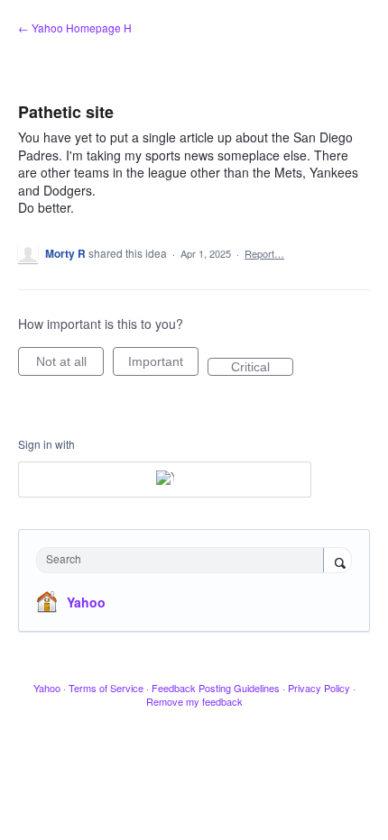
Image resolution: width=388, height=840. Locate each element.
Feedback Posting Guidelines (216, 687)
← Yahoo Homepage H (75, 27)
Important (163, 365)
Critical (262, 368)
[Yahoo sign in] (164, 479)
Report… (264, 253)
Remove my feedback (194, 701)
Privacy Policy (319, 687)
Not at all (70, 365)
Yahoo (86, 602)
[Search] (337, 561)
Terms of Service (106, 687)
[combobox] (184, 560)
